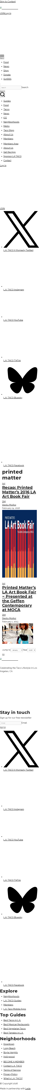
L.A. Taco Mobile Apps (14, 1009)
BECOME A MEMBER (13, 1061)
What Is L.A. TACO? (13, 1078)
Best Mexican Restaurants (16, 1024)
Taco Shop (8, 130)
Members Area (10, 143)
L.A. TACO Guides (12, 1000)
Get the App (9, 152)
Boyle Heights (10, 1052)
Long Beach (9, 1048)
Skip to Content (8, 1)
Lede (28, 1088)
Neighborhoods (11, 122)
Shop (6, 70)
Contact (7, 160)
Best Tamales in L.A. (13, 1033)
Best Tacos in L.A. (12, 1020)
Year (25, 650)
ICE (5, 117)
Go (3, 655)
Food (6, 62)
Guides (7, 101)
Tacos (6, 109)
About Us (8, 134)
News (6, 66)
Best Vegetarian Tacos (14, 1028)
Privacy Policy (10, 1074)
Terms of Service (12, 1070)
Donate (7, 74)
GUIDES (7, 79)
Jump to (6, 650)
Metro (6, 126)
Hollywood (9, 1056)
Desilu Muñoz (9, 505)
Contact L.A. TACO (12, 1066)
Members (8, 138)
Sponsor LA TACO (12, 156)
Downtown (8, 1044)
